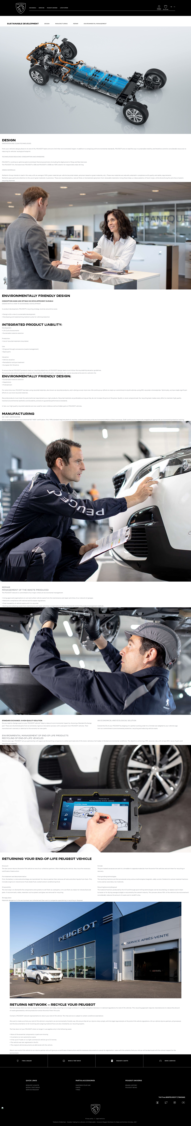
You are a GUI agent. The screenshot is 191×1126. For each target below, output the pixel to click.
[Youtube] (183, 1102)
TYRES (78, 1090)
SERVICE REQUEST (32, 1090)
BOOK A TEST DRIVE (33, 1087)
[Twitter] (166, 1102)
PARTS (78, 1087)
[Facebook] (157, 1102)
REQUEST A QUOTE (32, 1085)
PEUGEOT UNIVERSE (133, 1080)
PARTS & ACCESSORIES (85, 1080)
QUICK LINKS (31, 1080)
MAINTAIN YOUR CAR (83, 1085)
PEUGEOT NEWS (131, 1087)
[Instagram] (174, 1102)
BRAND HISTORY (131, 1085)
